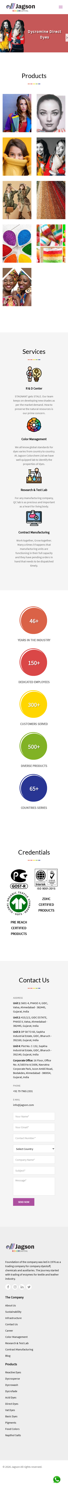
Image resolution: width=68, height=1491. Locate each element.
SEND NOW (23, 1202)
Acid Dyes (10, 1397)
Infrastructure (13, 1318)
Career (9, 1330)
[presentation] (1, 38)
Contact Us (11, 1324)
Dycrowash (11, 1385)
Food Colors (12, 1429)
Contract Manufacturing (19, 1349)
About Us (10, 1305)
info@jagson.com (23, 1105)
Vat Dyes (10, 1410)
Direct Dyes (11, 1403)
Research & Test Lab (17, 1343)
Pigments (10, 1422)
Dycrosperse (12, 1378)
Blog (7, 1355)
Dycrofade (11, 1391)
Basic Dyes (11, 1416)
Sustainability (13, 1311)
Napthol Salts (13, 1435)
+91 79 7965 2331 (23, 1091)
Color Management (16, 1337)
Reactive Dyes (13, 1372)
